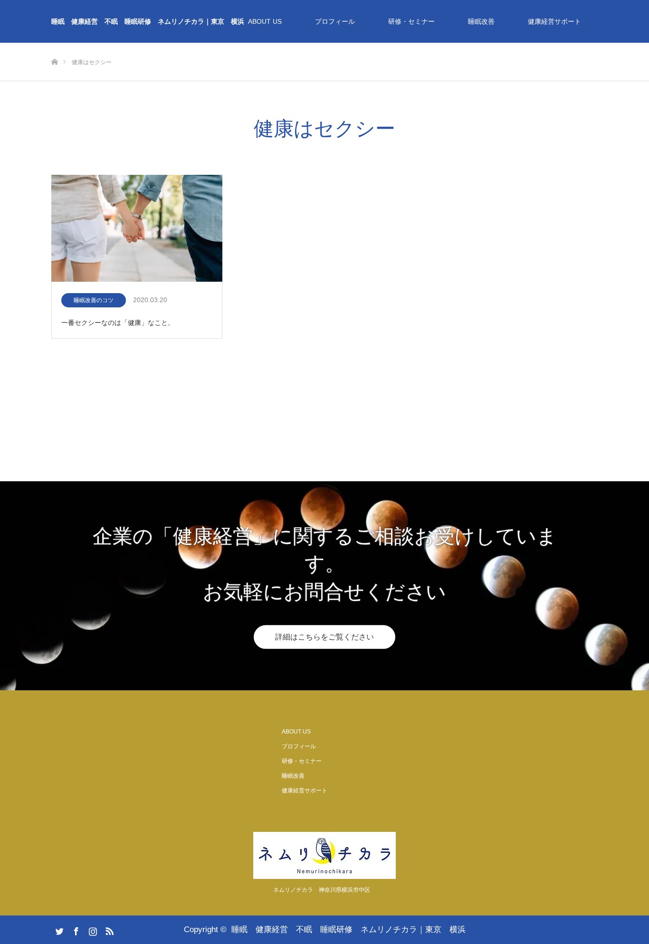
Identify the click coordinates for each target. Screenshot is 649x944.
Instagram (92, 929)
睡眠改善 (481, 21)
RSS (108, 929)
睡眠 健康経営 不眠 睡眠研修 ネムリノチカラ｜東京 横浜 (147, 21)
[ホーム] (54, 46)
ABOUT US (265, 21)
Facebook (75, 929)
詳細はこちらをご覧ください (324, 637)
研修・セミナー (411, 21)
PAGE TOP (626, 905)
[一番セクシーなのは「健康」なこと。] (136, 229)
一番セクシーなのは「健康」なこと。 (117, 322)
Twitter (58, 929)
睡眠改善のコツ (96, 300)
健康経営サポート (554, 21)
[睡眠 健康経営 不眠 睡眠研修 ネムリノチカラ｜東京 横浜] (324, 855)
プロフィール (335, 21)
